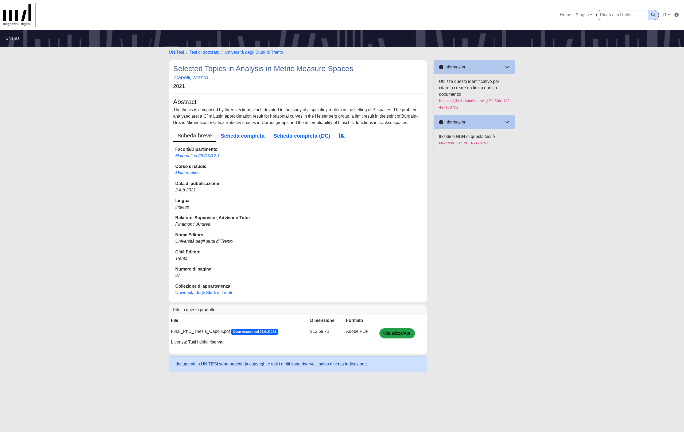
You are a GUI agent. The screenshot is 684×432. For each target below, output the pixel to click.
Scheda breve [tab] (194, 135)
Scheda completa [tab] (243, 136)
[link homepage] (19, 15)
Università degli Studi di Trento (254, 52)
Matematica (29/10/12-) (197, 155)
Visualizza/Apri (397, 333)
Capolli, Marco (191, 77)
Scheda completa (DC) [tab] (302, 136)
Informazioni (455, 67)
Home (565, 15)
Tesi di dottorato (204, 52)
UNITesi (176, 52)
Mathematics (187, 173)
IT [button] (665, 15)
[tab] (342, 135)
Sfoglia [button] (582, 15)
